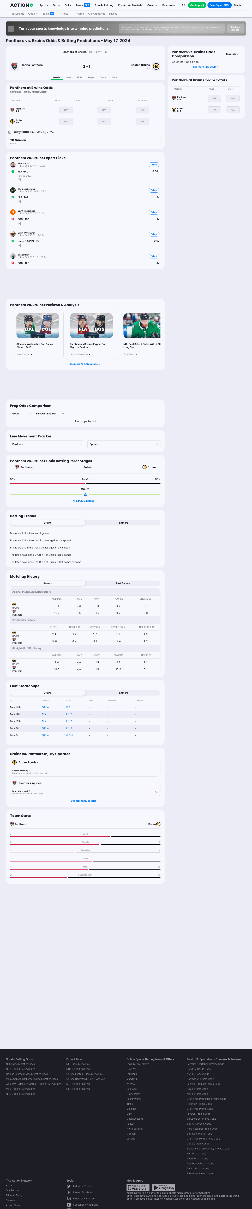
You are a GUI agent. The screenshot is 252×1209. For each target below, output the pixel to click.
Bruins (152, 467)
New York (132, 1068)
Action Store (13, 1205)
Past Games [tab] (123, 583)
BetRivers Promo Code (199, 1133)
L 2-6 (69, 721)
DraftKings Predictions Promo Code (206, 1098)
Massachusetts (135, 1118)
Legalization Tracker (138, 1063)
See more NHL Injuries (84, 800)
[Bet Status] (13, 172)
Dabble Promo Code (198, 1143)
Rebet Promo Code (197, 1158)
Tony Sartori (129, 354)
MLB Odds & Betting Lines (20, 1088)
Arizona (131, 1083)
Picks (79, 77)
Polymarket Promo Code (200, 1078)
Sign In (237, 5)
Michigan (131, 1108)
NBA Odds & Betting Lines (20, 1068)
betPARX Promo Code (199, 1123)
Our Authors (12, 1190)
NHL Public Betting (83, 500)
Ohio (129, 1113)
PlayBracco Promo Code (200, 1163)
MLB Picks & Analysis (78, 1083)
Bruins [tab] (48, 522)
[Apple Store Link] (138, 1187)
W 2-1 (69, 707)
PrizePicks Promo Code (200, 1173)
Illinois (130, 1103)
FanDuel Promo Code (199, 1113)
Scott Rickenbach (26, 211)
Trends (102, 77)
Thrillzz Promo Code (198, 1168)
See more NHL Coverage (83, 363)
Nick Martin (23, 163)
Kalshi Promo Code (197, 1088)
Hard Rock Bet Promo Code (202, 1128)
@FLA (45, 707)
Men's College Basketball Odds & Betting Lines (32, 1078)
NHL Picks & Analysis (78, 1088)
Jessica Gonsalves (79, 354)
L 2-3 (69, 714)
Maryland (132, 1078)
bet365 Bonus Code (198, 1073)
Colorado (132, 1088)
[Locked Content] (85, 494)
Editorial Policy (14, 1195)
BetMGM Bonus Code (199, 1068)
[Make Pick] (19, 179)
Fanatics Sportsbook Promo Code (205, 1063)
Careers (10, 1200)
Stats (114, 77)
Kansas (131, 1123)
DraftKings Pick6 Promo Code (203, 1138)
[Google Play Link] (163, 1187)
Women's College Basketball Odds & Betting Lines (33, 1083)
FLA (44, 714)
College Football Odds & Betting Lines (27, 1073)
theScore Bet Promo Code (201, 1118)
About (9, 1185)
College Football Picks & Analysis (84, 1073)
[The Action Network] (21, 5)
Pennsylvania (134, 1098)
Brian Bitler (23, 254)
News (68, 77)
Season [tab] (47, 583)
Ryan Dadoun (22, 354)
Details (56, 77)
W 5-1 (69, 735)
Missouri (131, 1133)
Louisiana (132, 1073)
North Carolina (135, 1128)
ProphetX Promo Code (199, 1103)
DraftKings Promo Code (200, 1108)
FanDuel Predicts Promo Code (203, 1083)
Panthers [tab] (123, 522)
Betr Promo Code (196, 1153)
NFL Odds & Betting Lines (20, 1063)
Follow (154, 164)
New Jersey (133, 1093)
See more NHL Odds (204, 66)
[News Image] (37, 326)
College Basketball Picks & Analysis (85, 1078)
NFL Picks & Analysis (77, 1063)
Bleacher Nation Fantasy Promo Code (208, 1148)
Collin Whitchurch (26, 233)
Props (91, 77)
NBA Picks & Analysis (78, 1068)
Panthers (26, 467)
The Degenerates (26, 189)
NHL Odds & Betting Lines (20, 1093)
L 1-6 (69, 728)
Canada (131, 1138)
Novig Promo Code (197, 1093)
